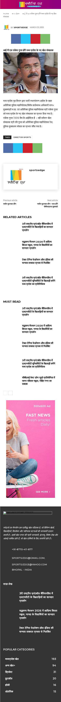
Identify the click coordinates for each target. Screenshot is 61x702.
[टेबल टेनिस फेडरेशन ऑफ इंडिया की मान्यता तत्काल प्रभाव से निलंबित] (11, 263)
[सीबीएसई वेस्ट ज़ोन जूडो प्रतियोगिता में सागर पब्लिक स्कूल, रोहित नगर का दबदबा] (11, 381)
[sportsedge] (7, 27)
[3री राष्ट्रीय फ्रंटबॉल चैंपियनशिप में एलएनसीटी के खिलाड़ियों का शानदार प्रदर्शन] (11, 228)
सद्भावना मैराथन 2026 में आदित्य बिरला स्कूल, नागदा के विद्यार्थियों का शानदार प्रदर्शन (37, 245)
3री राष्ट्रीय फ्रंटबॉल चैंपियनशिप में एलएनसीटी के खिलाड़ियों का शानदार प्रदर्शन (37, 227)
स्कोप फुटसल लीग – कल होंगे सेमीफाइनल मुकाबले (47, 205)
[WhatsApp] (45, 39)
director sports (22, 137)
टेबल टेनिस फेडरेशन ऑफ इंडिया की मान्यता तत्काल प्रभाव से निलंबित (37, 261)
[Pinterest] (35, 39)
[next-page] (10, 393)
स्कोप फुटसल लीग (9, 204)
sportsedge (21, 27)
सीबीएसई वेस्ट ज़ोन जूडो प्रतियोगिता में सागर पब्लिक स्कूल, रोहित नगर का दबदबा (38, 380)
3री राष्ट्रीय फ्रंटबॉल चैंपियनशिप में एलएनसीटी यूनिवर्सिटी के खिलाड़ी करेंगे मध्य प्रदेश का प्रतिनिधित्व (38, 281)
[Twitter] (26, 39)
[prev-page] (5, 393)
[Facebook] (16, 39)
